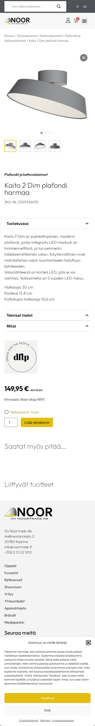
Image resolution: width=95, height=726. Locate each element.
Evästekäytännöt (28, 720)
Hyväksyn (47, 698)
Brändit (10, 615)
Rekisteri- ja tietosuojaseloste (57, 720)
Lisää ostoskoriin (36, 422)
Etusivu (9, 35)
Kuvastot (11, 573)
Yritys (8, 594)
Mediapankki (14, 622)
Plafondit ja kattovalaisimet (26, 174)
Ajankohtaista (15, 608)
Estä (47, 710)
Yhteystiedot (14, 601)
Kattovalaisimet (51, 35)
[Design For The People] (21, 357)
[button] (88, 642)
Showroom (12, 587)
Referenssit (13, 580)
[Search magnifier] (59, 6)
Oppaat (10, 565)
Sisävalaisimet (27, 35)
